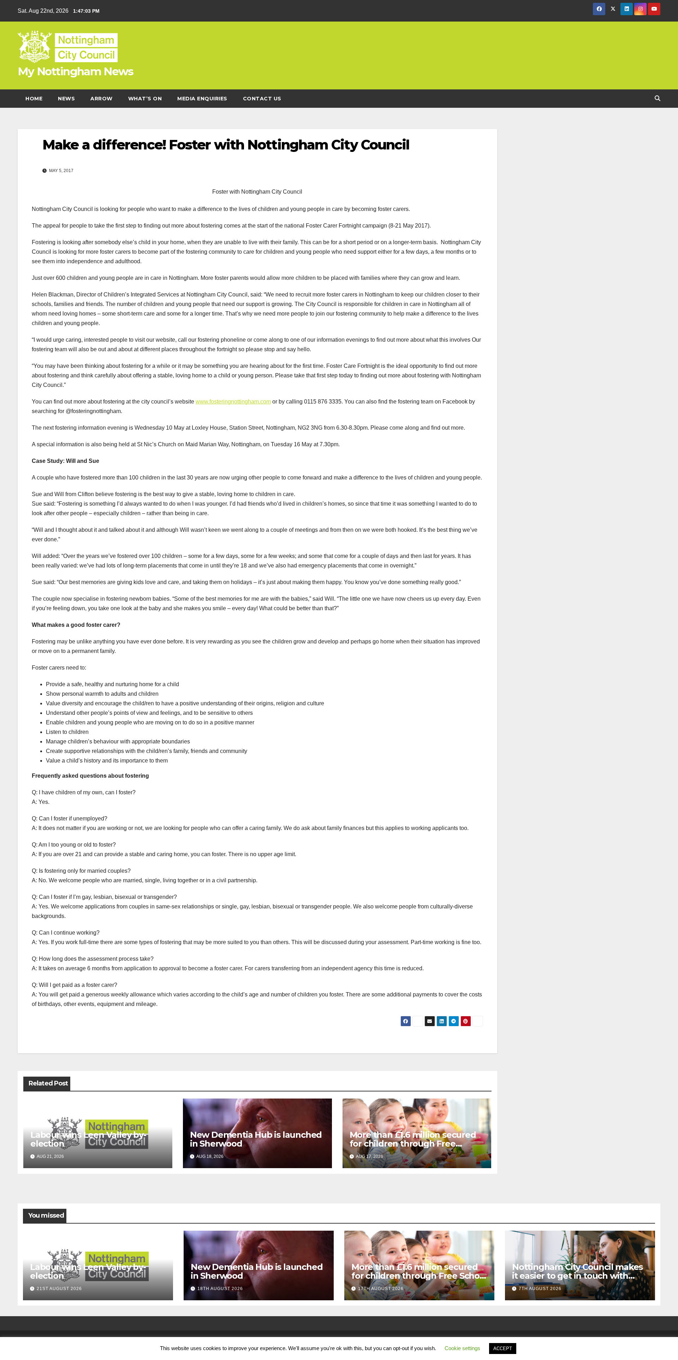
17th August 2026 (381, 1288)
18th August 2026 (220, 1288)
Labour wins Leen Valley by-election (88, 1139)
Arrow (101, 98)
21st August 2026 (59, 1288)
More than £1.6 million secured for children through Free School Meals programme (413, 1144)
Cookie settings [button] (462, 1348)
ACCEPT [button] (502, 1348)
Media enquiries (202, 98)
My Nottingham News (75, 71)
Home (33, 98)
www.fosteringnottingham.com (233, 402)
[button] (657, 98)
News (66, 98)
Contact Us (262, 98)
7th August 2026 (540, 1288)
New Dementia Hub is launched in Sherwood (256, 1139)
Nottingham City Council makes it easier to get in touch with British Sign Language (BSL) (577, 1276)
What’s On (145, 98)
